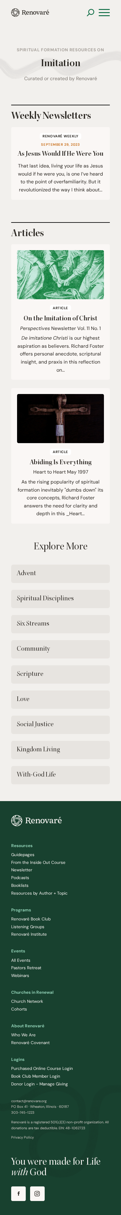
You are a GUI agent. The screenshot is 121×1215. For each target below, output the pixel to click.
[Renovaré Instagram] (37, 1193)
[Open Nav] (104, 12)
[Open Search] (90, 12)
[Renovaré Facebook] (18, 1193)
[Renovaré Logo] (30, 12)
